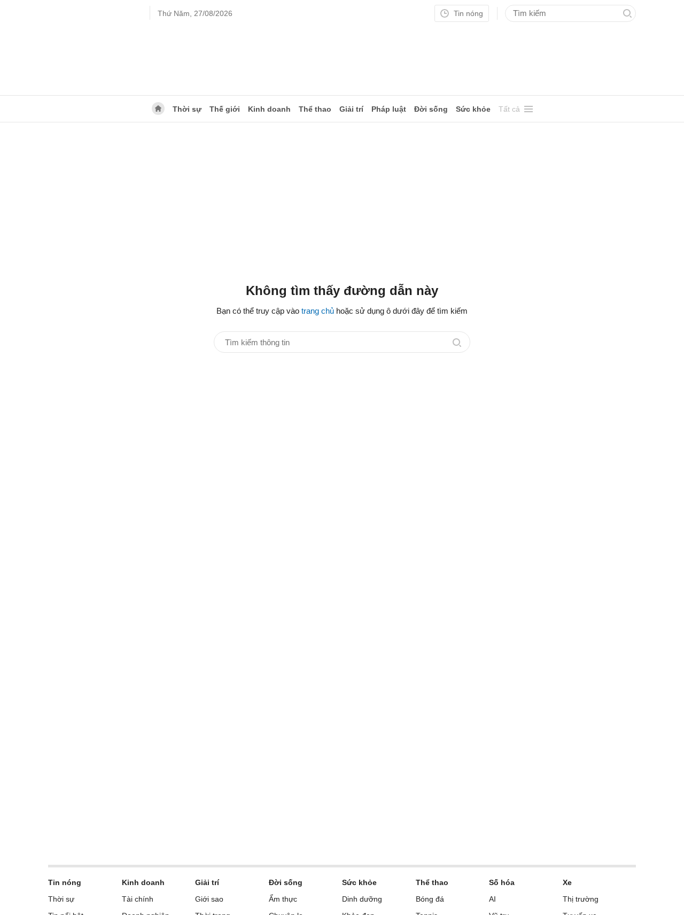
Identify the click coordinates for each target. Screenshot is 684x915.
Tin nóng (467, 13)
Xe (567, 882)
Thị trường (580, 899)
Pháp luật (388, 109)
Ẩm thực (283, 899)
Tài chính (137, 899)
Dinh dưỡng (362, 899)
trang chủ (317, 310)
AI (492, 899)
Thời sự (187, 109)
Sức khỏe (473, 109)
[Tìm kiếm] (627, 13)
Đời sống (431, 109)
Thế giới (224, 109)
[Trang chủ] (158, 108)
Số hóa (502, 882)
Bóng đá (430, 899)
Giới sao (209, 899)
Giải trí (351, 109)
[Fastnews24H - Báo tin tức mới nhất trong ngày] (93, 48)
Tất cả (509, 109)
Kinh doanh (269, 109)
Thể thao (315, 109)
